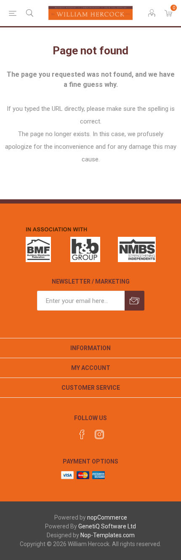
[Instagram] (99, 434)
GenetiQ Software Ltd (107, 526)
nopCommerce (107, 517)
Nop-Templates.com (107, 535)
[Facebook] (82, 434)
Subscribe (134, 301)
